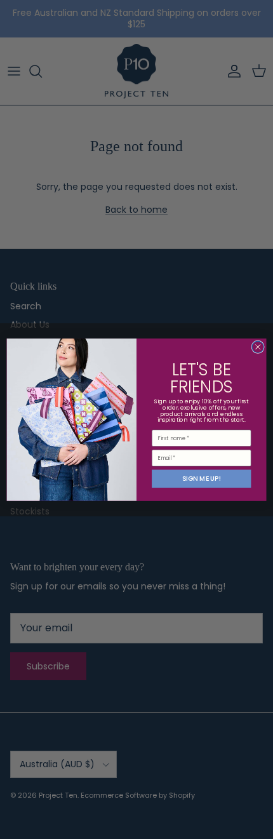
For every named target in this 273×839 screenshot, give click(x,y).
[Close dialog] (257, 346)
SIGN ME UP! (201, 478)
